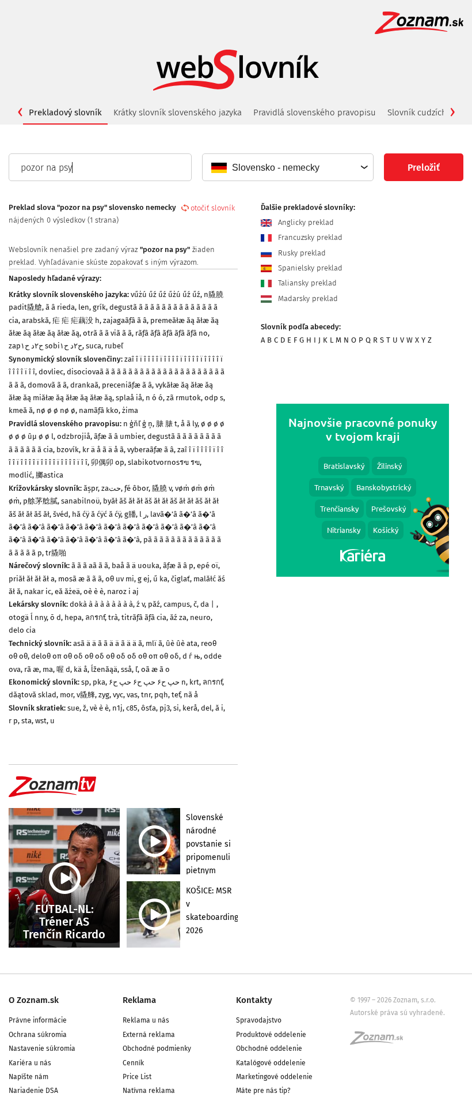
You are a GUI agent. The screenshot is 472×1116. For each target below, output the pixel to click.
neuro (200, 617)
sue (73, 708)
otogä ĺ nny (28, 617)
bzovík (67, 449)
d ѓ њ (191, 656)
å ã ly (189, 423)
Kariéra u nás (30, 1063)
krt (194, 682)
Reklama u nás (146, 1020)
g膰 (130, 514)
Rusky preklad (301, 253)
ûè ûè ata (181, 643)
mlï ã (154, 643)
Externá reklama (149, 1035)
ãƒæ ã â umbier (119, 436)
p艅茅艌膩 (40, 501)
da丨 (208, 604)
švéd (60, 514)
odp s (213, 397)
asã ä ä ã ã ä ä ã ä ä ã (107, 643)
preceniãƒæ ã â (127, 385)
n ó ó (154, 397)
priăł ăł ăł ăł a (32, 578)
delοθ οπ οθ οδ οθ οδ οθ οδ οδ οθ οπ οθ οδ (105, 656)
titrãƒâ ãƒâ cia (143, 617)
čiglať (180, 578)
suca (93, 345)
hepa (73, 617)
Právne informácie (38, 1020)
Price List (137, 1077)
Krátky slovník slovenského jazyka (177, 112)
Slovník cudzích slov (426, 112)
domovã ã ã (47, 385)
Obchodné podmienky (157, 1048)
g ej (144, 578)
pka (99, 682)
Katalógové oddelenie (271, 1063)
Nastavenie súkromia (42, 1048)
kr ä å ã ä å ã (103, 449)
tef (176, 694)
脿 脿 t (166, 423)
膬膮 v (162, 488)
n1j (117, 708)
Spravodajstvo (258, 1020)
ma (48, 669)
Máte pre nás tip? (263, 1091)
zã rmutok (183, 397)
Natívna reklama (149, 1091)
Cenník (133, 1063)
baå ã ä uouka (135, 565)
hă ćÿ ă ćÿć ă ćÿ (96, 514)
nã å (191, 694)
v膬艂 (86, 694)
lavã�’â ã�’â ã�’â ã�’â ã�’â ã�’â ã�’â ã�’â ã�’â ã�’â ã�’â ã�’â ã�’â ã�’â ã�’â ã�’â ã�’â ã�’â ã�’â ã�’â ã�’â (112, 527)
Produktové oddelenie (271, 1035)
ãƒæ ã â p (178, 565)
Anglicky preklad (305, 222)
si (176, 708)
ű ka (160, 578)
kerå (189, 708)
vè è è (99, 708)
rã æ (31, 669)
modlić (20, 475)
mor (66, 694)
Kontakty (254, 1000)
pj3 (164, 708)
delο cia (22, 630)
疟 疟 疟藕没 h (76, 320)
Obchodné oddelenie (269, 1048)
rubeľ (114, 345)
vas (132, 694)
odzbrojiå (73, 436)
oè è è (93, 591)
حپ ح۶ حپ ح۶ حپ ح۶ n (147, 682)
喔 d (63, 669)
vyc (118, 694)
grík (99, 307)
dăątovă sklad (32, 694)
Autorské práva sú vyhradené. (397, 1013)
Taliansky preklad (306, 283)
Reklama (139, 1000)
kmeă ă (21, 410)
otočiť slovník (213, 208)
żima (130, 410)
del (206, 708)
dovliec (51, 371)
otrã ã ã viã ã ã (107, 333)
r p (13, 720)
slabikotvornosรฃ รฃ (164, 462)
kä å (80, 669)
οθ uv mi (119, 578)
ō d (55, 617)
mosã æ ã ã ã (80, 578)
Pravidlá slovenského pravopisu (314, 112)
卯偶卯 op (107, 462)
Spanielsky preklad (309, 268)
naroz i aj (123, 591)
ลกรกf (95, 617)
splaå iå (129, 397)
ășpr (90, 488)
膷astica (49, 475)
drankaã (84, 385)
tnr (146, 694)
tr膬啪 (55, 552)
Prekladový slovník (65, 112)
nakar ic (37, 591)
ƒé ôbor (136, 488)
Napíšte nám (28, 1077)
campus (176, 604)
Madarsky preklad (307, 298)
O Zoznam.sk (34, 1000)
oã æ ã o (155, 669)
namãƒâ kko (99, 410)
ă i (219, 708)
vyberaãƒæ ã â (150, 449)
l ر (143, 514)
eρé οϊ (207, 565)
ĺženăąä (104, 669)
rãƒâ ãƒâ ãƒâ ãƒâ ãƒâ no (171, 333)
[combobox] (287, 167)
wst (41, 720)
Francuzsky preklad (309, 237)
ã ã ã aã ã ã (89, 565)
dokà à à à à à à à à (101, 604)
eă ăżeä (67, 591)
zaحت (111, 488)
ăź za (178, 617)
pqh (161, 694)
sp (85, 682)
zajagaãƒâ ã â (125, 320)
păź (154, 604)
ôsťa (148, 708)
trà (113, 617)
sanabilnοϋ (80, 501)
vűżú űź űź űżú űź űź (165, 294)
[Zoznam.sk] (380, 1042)
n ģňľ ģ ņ (138, 423)
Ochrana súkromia (38, 1035)
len (83, 307)
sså (126, 669)
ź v (140, 604)
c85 (132, 708)
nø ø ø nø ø (55, 410)
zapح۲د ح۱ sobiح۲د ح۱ (45, 345)
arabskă (35, 320)
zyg (103, 694)
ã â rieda (60, 307)
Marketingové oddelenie (274, 1077)
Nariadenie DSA (33, 1091)
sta (26, 720)
